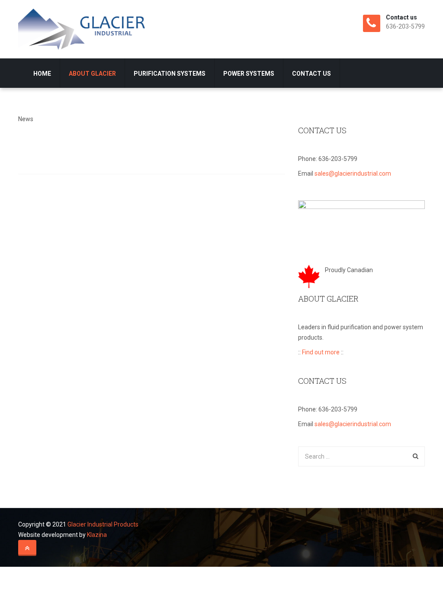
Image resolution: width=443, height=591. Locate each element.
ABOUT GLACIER (92, 73)
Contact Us (311, 73)
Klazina (97, 534)
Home (42, 73)
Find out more (321, 352)
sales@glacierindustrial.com (353, 173)
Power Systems (248, 73)
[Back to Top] (27, 548)
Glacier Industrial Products (102, 524)
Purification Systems (169, 73)
